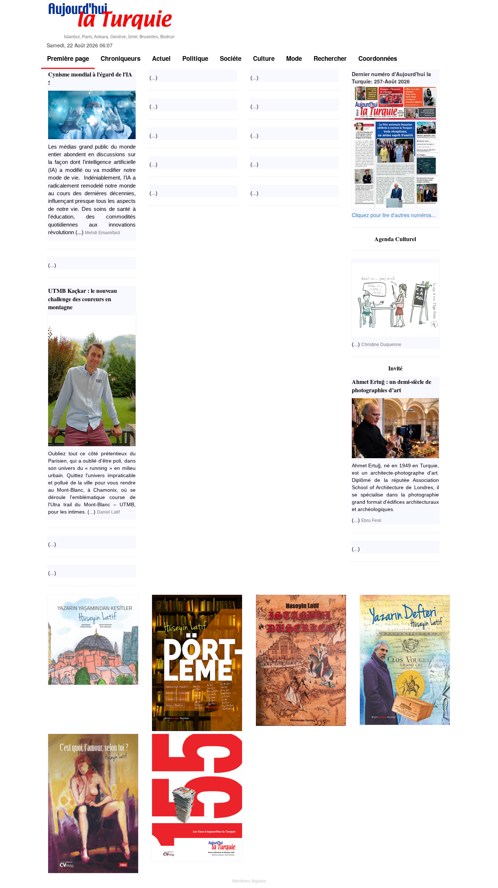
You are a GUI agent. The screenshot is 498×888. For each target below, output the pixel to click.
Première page (68, 58)
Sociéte (230, 58)
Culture (264, 58)
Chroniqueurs (120, 58)
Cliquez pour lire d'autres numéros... (394, 215)
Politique (195, 58)
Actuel (161, 58)
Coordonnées (377, 58)
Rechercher (330, 58)
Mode (294, 58)
